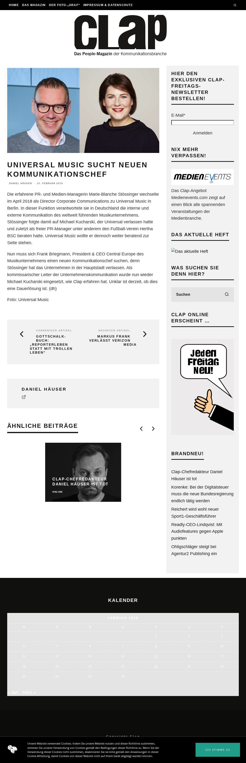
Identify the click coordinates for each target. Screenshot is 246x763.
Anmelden (202, 133)
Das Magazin (34, 5)
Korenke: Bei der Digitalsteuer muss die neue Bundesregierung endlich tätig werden (202, 494)
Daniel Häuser (20, 183)
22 (156, 666)
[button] (218, 750)
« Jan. (13, 692)
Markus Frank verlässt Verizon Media (113, 340)
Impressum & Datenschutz (108, 5)
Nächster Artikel (114, 330)
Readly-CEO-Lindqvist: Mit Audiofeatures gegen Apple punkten (197, 531)
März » (29, 692)
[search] (227, 294)
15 (156, 656)
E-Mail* (178, 115)
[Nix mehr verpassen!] (202, 183)
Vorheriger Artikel (54, 330)
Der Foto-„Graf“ (64, 5)
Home (14, 5)
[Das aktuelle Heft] (189, 251)
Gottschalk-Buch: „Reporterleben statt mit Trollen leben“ (51, 344)
